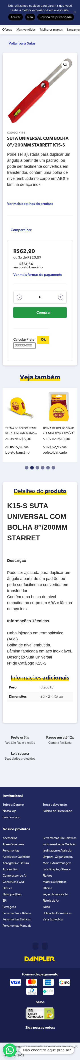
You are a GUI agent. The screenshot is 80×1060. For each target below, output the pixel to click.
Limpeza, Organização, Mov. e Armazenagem (58, 860)
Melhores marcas (51, 30)
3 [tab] (37, 467)
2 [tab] (32, 467)
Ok (43, 340)
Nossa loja (9, 811)
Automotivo (10, 869)
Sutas (31, 43)
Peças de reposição (55, 894)
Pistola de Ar (51, 901)
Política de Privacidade (57, 811)
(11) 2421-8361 (35, 946)
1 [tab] (26, 467)
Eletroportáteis (12, 894)
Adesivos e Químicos (16, 857)
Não (30, 17)
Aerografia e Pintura (16, 863)
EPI (4, 901)
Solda (46, 907)
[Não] (74, 12)
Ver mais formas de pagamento (37, 274)
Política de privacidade (56, 17)
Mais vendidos (26, 30)
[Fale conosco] (45, 946)
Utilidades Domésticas (57, 913)
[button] (65, 65)
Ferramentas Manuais (17, 926)
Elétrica (7, 888)
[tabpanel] (21, 425)
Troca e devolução (55, 805)
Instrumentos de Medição (59, 844)
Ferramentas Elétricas (17, 919)
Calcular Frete (23, 340)
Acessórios (10, 838)
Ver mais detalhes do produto (30, 204)
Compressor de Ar (15, 875)
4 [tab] (42, 467)
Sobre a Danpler (13, 805)
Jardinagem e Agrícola (57, 850)
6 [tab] (53, 467)
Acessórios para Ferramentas (13, 847)
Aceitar (15, 17)
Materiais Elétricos (54, 882)
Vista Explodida (53, 919)
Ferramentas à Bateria (17, 913)
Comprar (43, 312)
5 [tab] (48, 467)
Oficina (47, 888)
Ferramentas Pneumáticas (59, 838)
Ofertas (7, 30)
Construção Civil (13, 882)
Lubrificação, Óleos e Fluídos (56, 872)
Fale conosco (11, 817)
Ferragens (9, 907)
